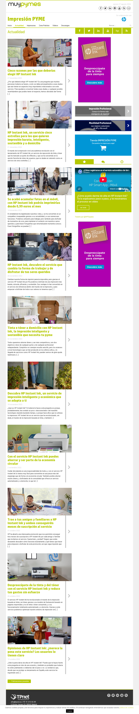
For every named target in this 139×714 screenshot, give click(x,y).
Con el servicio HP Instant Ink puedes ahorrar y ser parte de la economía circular (33, 460)
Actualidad (19, 26)
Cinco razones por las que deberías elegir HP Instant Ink (31, 72)
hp (117, 30)
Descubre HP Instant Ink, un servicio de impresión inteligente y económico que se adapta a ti (35, 396)
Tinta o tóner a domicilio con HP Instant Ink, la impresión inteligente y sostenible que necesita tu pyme (35, 331)
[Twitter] (105, 8)
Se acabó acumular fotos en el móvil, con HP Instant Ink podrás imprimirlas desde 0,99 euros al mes (34, 202)
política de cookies (126, 708)
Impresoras (31, 26)
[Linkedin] (110, 8)
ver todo (83, 208)
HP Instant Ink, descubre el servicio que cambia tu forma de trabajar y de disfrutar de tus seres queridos (35, 268)
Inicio (10, 26)
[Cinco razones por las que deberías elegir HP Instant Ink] (40, 53)
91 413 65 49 (31, 702)
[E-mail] (129, 8)
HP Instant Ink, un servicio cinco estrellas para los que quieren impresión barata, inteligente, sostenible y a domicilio (30, 138)
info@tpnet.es (16, 702)
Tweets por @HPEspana (84, 217)
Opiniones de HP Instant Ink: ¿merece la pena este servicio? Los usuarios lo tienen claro (35, 651)
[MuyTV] (115, 8)
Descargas (65, 26)
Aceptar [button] (69, 711)
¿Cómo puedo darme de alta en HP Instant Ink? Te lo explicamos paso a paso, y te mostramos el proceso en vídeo (102, 199)
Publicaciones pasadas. (19, 681)
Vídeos (55, 26)
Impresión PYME (26, 19)
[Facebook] (101, 8)
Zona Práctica (44, 26)
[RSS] (124, 8)
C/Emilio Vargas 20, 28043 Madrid (24, 704)
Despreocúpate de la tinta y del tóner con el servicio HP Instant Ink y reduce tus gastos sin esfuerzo (34, 588)
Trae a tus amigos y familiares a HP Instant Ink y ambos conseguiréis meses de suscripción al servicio (32, 523)
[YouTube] (119, 8)
